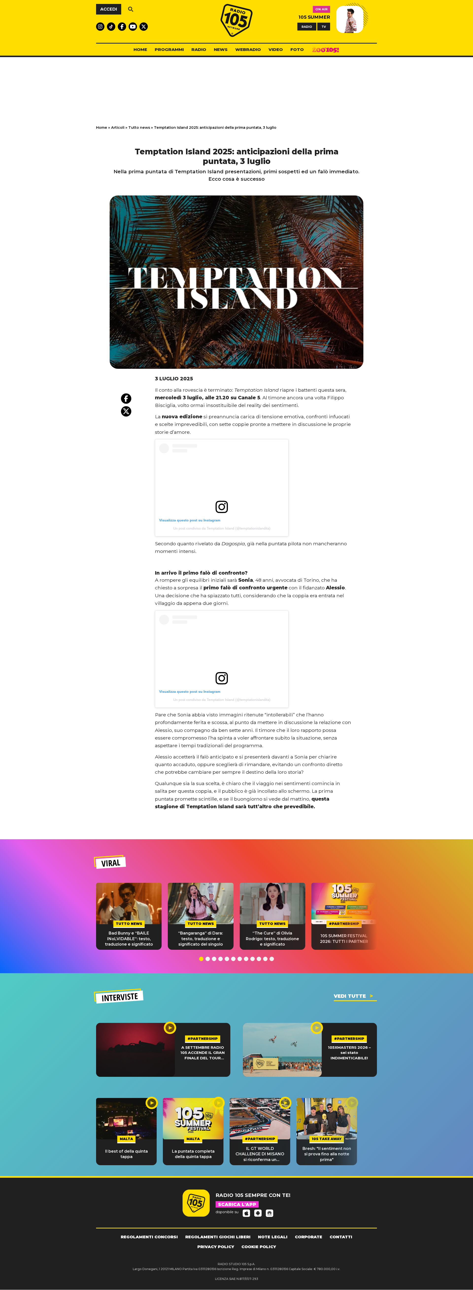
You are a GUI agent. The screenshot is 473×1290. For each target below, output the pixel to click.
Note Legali (272, 1237)
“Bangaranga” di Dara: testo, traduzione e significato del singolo (200, 939)
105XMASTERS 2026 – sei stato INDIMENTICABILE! (349, 1052)
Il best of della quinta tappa (126, 1154)
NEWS (221, 49)
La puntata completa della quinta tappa (193, 1154)
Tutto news (139, 127)
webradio (248, 49)
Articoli (117, 127)
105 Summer (314, 17)
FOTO (297, 49)
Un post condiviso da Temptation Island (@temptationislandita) (221, 528)
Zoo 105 (325, 50)
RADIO (307, 26)
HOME (140, 49)
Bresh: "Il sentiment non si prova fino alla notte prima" (327, 1154)
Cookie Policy (258, 1246)
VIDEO (276, 49)
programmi (169, 49)
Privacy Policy (215, 1246)
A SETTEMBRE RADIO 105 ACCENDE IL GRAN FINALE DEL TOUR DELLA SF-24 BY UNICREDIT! (202, 1053)
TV (323, 26)
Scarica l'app (237, 1204)
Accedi (108, 9)
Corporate (308, 1237)
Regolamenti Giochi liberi (218, 1237)
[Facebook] (126, 398)
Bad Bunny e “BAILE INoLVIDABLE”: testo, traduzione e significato (129, 939)
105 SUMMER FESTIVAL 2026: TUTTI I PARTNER (344, 939)
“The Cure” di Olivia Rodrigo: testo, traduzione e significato (272, 939)
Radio (198, 49)
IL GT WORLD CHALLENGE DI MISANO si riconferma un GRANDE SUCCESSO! (260, 1154)
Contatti (341, 1237)
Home (101, 127)
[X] (126, 411)
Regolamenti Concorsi (149, 1237)
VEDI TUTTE (350, 996)
